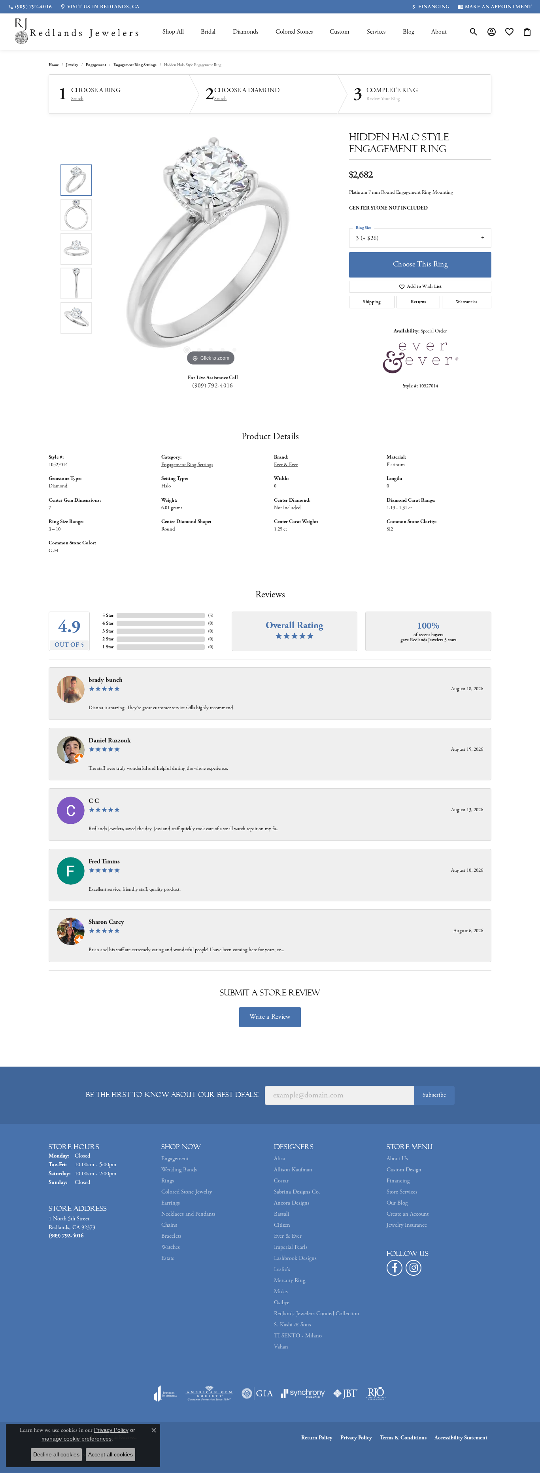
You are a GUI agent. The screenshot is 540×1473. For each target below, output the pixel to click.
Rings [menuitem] (167, 1180)
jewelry (72, 65)
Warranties (466, 302)
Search (77, 99)
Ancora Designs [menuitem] (292, 1203)
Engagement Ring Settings (135, 65)
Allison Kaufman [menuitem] (293, 1169)
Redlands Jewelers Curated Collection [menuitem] (316, 1313)
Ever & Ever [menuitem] (288, 1236)
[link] (30, 6)
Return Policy (316, 1437)
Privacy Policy (356, 1437)
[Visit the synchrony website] (303, 1393)
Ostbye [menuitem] (281, 1302)
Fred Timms (104, 861)
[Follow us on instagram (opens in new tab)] (413, 1268)
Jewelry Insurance (407, 1225)
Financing (398, 1180)
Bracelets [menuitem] (171, 1236)
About (439, 32)
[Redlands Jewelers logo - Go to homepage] (77, 31)
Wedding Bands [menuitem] (179, 1169)
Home (54, 65)
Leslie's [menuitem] (282, 1269)
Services (376, 32)
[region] (210, 249)
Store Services (402, 1191)
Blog (408, 32)
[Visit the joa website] (165, 1393)
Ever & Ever (286, 464)
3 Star (107, 631)
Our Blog (397, 1203)
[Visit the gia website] (257, 1393)
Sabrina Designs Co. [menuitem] (297, 1191)
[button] (474, 32)
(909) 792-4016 (212, 385)
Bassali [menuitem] (281, 1214)
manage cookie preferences (76, 1438)
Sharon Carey (106, 922)
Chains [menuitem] (169, 1225)
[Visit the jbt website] (345, 1393)
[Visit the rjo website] (376, 1393)
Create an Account (408, 1214)
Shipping (372, 302)
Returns (418, 302)
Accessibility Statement (460, 1437)
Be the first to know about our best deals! (172, 1095)
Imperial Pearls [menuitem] (291, 1247)
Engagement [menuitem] (175, 1158)
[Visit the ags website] (209, 1393)
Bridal (208, 32)
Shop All (173, 32)
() (210, 615)
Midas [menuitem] (281, 1291)
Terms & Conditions (403, 1437)
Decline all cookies (56, 1454)
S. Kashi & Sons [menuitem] (292, 1324)
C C (94, 801)
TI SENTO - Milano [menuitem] (298, 1335)
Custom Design (404, 1169)
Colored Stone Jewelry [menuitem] (186, 1191)
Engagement (96, 65)
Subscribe (434, 1095)
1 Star (107, 647)
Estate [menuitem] (167, 1258)
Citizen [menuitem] (282, 1225)
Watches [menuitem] (170, 1247)
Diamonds (245, 32)
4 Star (107, 623)
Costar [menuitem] (281, 1180)
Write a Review (269, 1016)
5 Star (107, 615)
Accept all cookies (110, 1454)
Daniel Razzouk (110, 740)
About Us (397, 1158)
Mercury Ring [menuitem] (289, 1280)
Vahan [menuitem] (281, 1346)
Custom (339, 32)
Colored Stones (294, 32)
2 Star (107, 639)
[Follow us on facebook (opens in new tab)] (394, 1268)
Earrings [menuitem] (170, 1203)
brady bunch (106, 680)
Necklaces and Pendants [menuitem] (188, 1214)
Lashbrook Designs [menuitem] (295, 1258)
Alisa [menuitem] (279, 1158)
